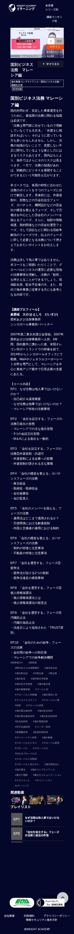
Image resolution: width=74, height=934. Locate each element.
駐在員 (53, 673)
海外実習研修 (41, 721)
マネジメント (23, 780)
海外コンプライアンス (43, 769)
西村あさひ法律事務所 (27, 667)
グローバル (22, 748)
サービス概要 (53, 36)
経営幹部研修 (41, 732)
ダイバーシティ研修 (26, 737)
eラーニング (22, 785)
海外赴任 (20, 678)
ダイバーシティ (44, 780)
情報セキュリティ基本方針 (41, 920)
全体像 (49, 5)
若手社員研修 (23, 726)
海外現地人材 (50, 694)
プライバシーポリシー (56, 916)
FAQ (57, 28)
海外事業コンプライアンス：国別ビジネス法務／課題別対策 (36, 83)
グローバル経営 (51, 742)
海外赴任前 (51, 667)
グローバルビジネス (26, 742)
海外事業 (47, 737)
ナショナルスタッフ (26, 700)
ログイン (55, 46)
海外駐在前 (22, 673)
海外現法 (20, 769)
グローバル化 (41, 748)
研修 (18, 705)
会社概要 (9, 916)
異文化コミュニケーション (48, 774)
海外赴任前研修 (49, 716)
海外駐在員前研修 (25, 716)
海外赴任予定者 (24, 683)
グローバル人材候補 (26, 694)
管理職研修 (22, 732)
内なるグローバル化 (26, 753)
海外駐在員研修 (24, 710)
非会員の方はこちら (55, 51)
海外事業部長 (23, 689)
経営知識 (17, 88)
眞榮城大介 (17, 662)
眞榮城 (33, 662)
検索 (59, 41)
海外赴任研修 (46, 710)
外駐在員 (38, 673)
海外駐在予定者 (40, 678)
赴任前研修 (22, 721)
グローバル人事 (51, 700)
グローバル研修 (35, 705)
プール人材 (42, 689)
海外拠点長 (44, 683)
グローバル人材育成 (26, 758)
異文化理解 (22, 774)
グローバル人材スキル (27, 764)
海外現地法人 (52, 764)
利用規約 (29, 916)
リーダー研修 (43, 726)
